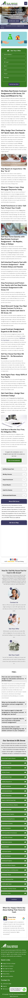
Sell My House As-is (7, 781)
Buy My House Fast (6, 809)
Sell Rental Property (7, 860)
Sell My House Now (6, 795)
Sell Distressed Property (8, 814)
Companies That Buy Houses (9, 888)
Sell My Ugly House (6, 884)
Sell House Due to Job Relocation (10, 870)
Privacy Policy (6, 973)
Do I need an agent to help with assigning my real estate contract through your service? (13, 712)
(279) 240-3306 (14, 21)
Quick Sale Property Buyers (8, 758)
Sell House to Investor (8, 966)
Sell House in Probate (7, 823)
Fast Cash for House (8, 968)
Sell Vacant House (6, 874)
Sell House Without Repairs (8, 865)
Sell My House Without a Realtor (10, 805)
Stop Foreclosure (6, 828)
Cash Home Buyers (6, 767)
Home (2, 25)
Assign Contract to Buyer (9, 963)
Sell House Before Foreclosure (9, 833)
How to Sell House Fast (7, 879)
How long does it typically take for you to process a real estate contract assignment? (13, 720)
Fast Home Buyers (6, 856)
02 (11, 615)
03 (11, 641)
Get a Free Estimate (14, 460)
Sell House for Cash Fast (9, 971)
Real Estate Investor (7, 842)
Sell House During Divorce (8, 819)
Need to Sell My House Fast (9, 800)
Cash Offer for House (7, 837)
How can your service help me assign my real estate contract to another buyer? (13, 678)
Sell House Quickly (6, 851)
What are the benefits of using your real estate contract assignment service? (13, 704)
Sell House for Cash (7, 777)
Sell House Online (6, 893)
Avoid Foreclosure (6, 786)
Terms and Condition (8, 976)
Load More (14, 899)
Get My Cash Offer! (14, 84)
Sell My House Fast (6, 763)
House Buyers (5, 846)
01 (11, 588)
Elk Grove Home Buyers (18, 994)
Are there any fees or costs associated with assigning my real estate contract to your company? (13, 728)
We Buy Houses (6, 772)
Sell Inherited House (7, 791)
